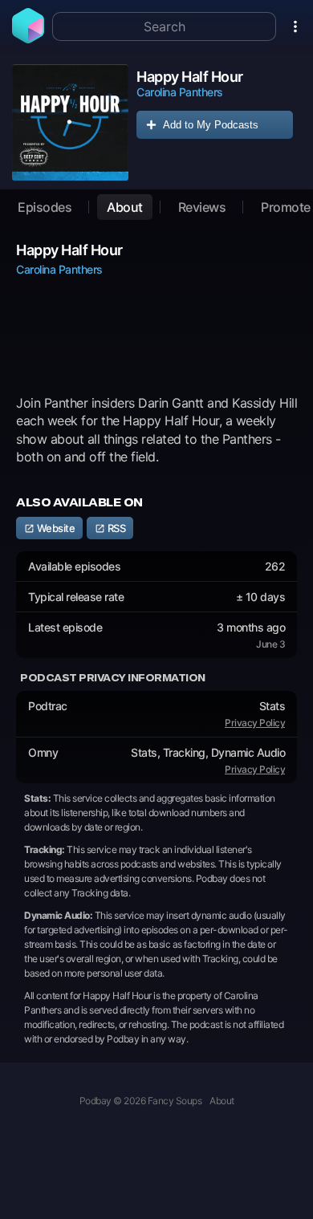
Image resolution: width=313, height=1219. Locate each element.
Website (55, 528)
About (125, 207)
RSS (115, 528)
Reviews (202, 207)
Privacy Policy (255, 723)
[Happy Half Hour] (70, 122)
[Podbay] (28, 38)
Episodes (44, 207)
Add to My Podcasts (210, 125)
